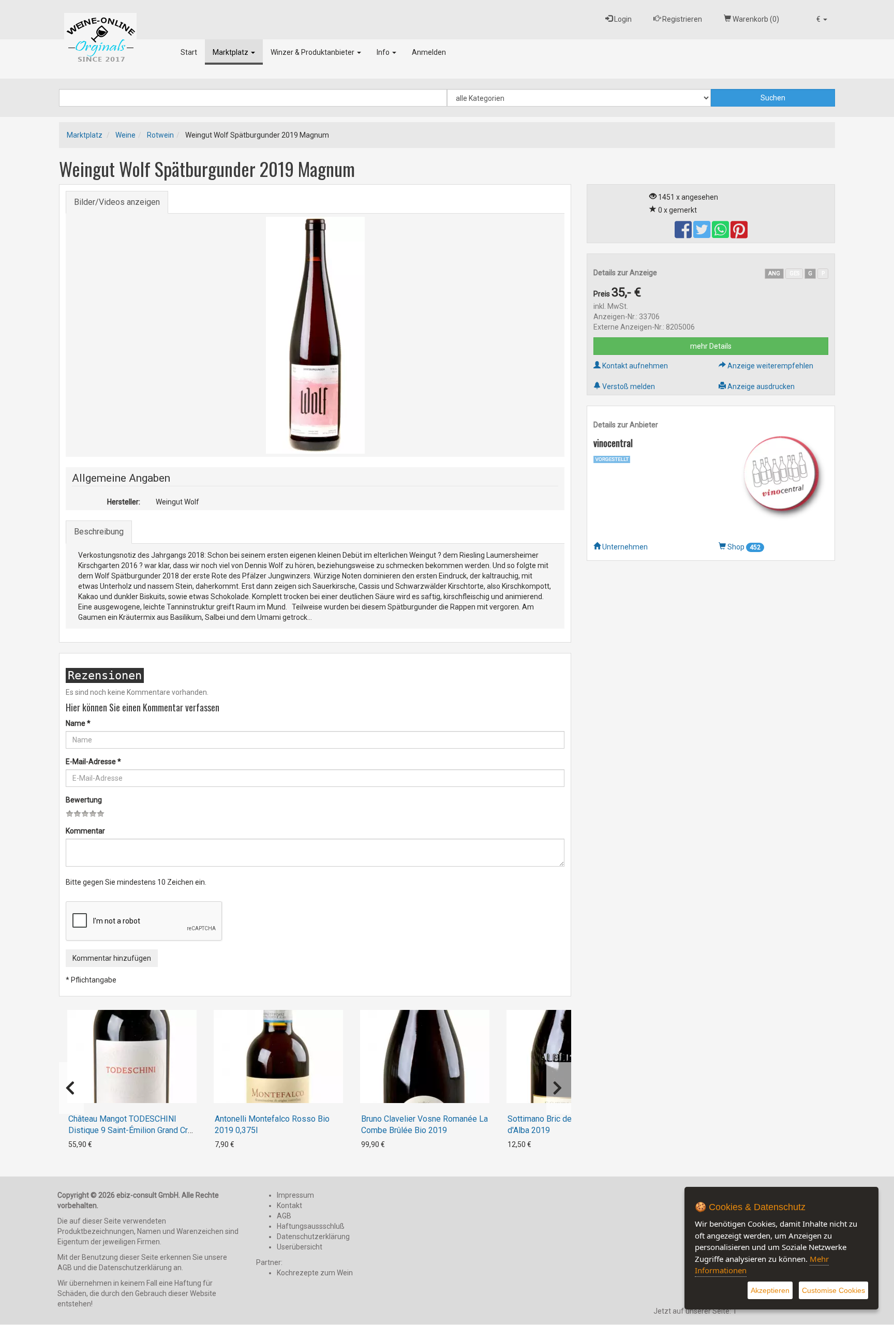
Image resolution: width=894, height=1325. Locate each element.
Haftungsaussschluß (311, 1226)
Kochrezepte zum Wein (315, 1273)
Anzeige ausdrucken (760, 386)
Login (622, 19)
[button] (822, 19)
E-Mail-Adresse (93, 761)
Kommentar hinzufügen (111, 958)
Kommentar (85, 831)
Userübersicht (299, 1247)
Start (189, 52)
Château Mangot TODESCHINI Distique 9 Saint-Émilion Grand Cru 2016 (130, 1130)
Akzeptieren (770, 1290)
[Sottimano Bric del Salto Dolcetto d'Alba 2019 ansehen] (571, 1056)
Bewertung (84, 800)
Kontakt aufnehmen (634, 366)
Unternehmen (624, 547)
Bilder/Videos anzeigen (117, 202)
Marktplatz (231, 52)
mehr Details (711, 346)
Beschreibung (99, 532)
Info (384, 52)
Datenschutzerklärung (313, 1236)
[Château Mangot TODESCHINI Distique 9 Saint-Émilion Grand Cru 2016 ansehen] (132, 1056)
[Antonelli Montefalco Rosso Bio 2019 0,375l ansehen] (278, 1056)
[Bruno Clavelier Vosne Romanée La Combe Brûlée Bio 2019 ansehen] (424, 1056)
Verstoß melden (628, 386)
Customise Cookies (833, 1290)
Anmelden (429, 52)
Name (78, 723)
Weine (125, 135)
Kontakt (289, 1205)
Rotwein (160, 135)
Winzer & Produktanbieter (313, 52)
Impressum (295, 1195)
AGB (284, 1216)
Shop (743, 547)
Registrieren (681, 19)
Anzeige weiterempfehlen (769, 366)
